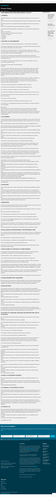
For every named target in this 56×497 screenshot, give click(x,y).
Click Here (35, 466)
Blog (2, 485)
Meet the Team (3, 483)
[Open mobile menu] (28, 7)
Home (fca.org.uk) (29, 448)
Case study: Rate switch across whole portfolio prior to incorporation (51, 33)
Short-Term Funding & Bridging (46, 463)
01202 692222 (5, 5)
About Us (2, 481)
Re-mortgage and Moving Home (46, 460)
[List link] (9, 461)
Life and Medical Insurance (46, 457)
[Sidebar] (1, 495)
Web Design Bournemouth (5, 493)
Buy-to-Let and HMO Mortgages (46, 446)
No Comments (50, 21)
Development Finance (45, 452)
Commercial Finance (45, 449)
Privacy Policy (3, 488)
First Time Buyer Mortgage (46, 455)
